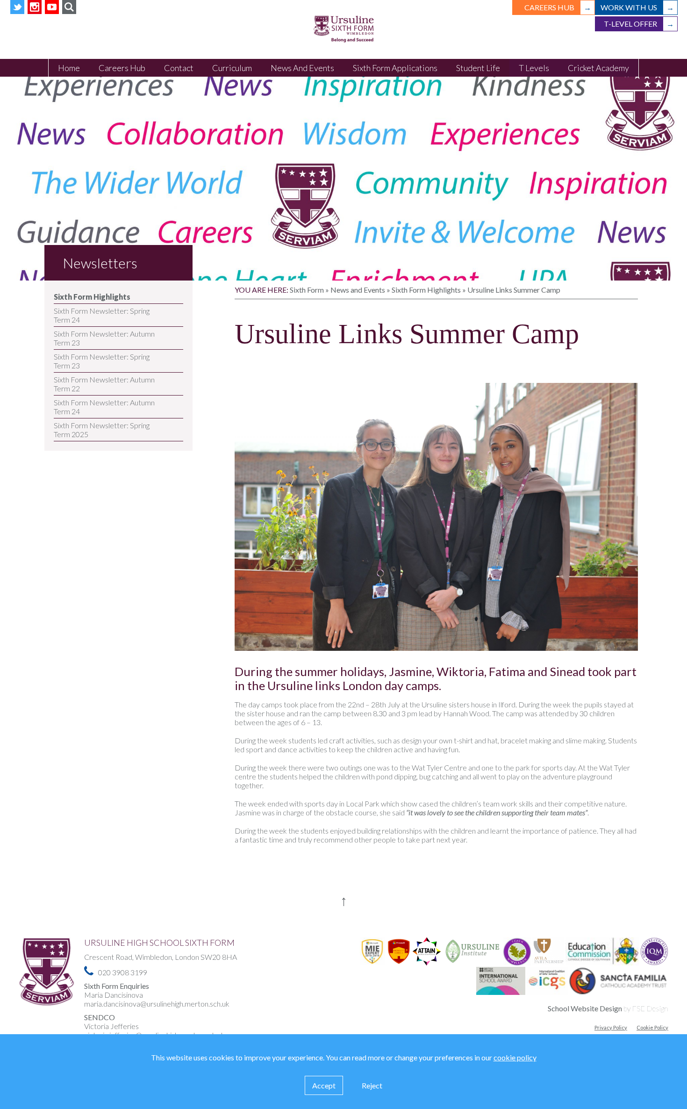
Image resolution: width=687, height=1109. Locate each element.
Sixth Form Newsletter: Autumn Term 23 (104, 338)
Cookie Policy (652, 1027)
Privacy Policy (610, 1027)
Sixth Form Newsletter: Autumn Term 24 (104, 407)
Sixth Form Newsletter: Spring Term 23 (102, 361)
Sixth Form (307, 289)
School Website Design (585, 1008)
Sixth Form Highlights (92, 296)
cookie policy (515, 1057)
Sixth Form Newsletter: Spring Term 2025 (102, 430)
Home (69, 68)
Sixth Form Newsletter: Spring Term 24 (102, 315)
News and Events (357, 289)
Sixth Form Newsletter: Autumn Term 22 (104, 384)
